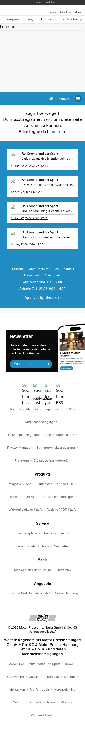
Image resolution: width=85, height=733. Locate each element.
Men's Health (39, 689)
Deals (45, 546)
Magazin (15, 484)
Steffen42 (17, 166)
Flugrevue (51, 676)
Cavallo (34, 676)
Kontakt (15, 409)
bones (15, 192)
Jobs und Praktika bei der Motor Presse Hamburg (42, 593)
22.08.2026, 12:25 (32, 244)
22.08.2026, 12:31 (36, 218)
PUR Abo (30, 497)
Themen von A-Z (54, 533)
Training (28, 19)
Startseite (17, 269)
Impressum (52, 409)
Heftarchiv (64, 570)
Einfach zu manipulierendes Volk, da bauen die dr (48, 158)
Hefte (38, 2)
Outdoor (18, 702)
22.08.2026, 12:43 (36, 166)
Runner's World (58, 702)
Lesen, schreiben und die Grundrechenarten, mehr (48, 185)
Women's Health (42, 715)
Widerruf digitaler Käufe (25, 509)
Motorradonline (64, 689)
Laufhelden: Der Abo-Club (55, 484)
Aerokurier (16, 664)
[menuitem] (63, 98)
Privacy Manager (19, 447)
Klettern (69, 676)
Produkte (50, 2)
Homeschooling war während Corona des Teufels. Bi (48, 237)
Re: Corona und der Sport (40, 153)
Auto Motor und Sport (44, 664)
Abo (29, 484)
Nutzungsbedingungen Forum (29, 435)
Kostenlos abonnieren (31, 364)
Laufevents (47, 19)
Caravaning (15, 676)
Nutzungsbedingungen (41, 422)
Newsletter (61, 546)
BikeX (69, 664)
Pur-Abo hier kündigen (57, 497)
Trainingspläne (12, 19)
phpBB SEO (53, 298)
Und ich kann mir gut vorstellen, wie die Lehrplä (48, 211)
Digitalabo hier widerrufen (52, 460)
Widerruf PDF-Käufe (61, 509)
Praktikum (22, 460)
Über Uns (32, 409)
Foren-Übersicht (39, 269)
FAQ (56, 269)
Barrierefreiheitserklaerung (55, 447)
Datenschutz (52, 275)
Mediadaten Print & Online (33, 570)
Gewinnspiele (26, 546)
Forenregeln (32, 275)
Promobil (35, 702)
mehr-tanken (16, 689)
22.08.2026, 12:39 (32, 192)
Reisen (14, 497)
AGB (69, 409)
